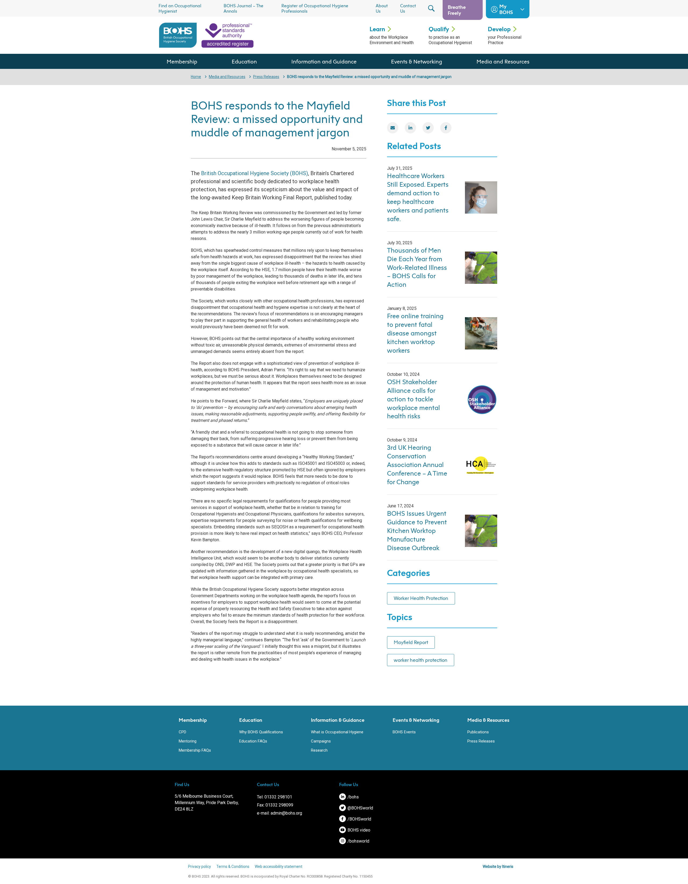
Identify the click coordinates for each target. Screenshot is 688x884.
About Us (382, 8)
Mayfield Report (411, 642)
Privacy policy (199, 866)
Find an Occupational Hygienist (180, 8)
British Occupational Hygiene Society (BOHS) (254, 173)
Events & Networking (416, 61)
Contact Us (408, 8)
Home (196, 77)
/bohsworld (357, 841)
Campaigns (321, 741)
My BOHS (506, 9)
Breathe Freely (457, 10)
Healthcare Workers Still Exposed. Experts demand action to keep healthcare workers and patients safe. (418, 197)
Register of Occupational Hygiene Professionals (314, 8)
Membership (182, 61)
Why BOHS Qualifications (261, 732)
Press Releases (266, 77)
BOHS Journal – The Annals (243, 8)
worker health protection (420, 660)
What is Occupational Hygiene (337, 732)
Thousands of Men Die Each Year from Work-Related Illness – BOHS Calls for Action (417, 267)
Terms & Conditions (232, 866)
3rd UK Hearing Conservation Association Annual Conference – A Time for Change (417, 465)
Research (319, 750)
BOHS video (358, 830)
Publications (478, 732)
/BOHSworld (358, 819)
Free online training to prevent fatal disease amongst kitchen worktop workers (415, 333)
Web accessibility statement (278, 866)
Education (244, 61)
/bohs (352, 797)
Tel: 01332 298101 (274, 797)
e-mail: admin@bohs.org (279, 813)
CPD (182, 732)
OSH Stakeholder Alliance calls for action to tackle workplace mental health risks (413, 399)
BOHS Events (404, 732)
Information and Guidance (324, 61)
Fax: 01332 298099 (275, 805)
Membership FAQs (195, 750)
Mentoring (187, 741)
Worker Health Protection (421, 598)
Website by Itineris (498, 866)
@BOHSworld (359, 808)
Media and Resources (502, 61)
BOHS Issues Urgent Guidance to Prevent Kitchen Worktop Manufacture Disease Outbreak (417, 530)
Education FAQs (253, 741)
